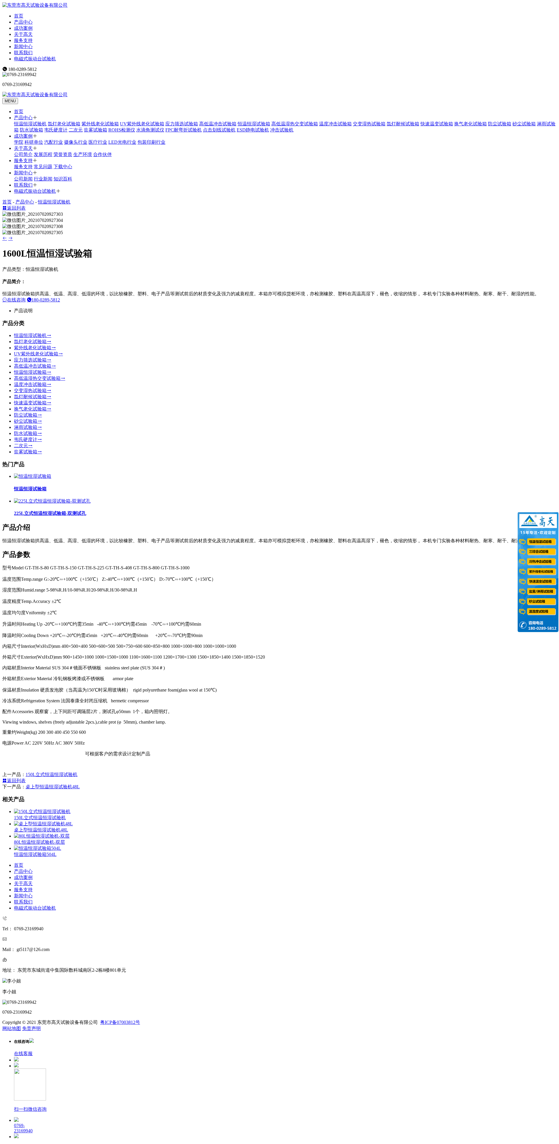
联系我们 (23, 52)
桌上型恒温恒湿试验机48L (53, 786)
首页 (18, 15)
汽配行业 (53, 142)
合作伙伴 (102, 154)
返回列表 (16, 208)
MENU (10, 101)
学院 (18, 142)
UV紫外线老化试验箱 (142, 123)
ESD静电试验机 (253, 129)
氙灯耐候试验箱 (403, 123)
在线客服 (23, 1053)
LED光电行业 (122, 142)
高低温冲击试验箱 (217, 123)
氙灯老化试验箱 (64, 123)
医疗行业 (98, 142)
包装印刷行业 (151, 142)
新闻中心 (23, 46)
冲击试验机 (281, 129)
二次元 (76, 129)
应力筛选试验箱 (181, 123)
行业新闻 (43, 178)
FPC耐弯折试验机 (183, 129)
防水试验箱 (31, 129)
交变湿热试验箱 (369, 123)
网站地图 (11, 1028)
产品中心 (23, 22)
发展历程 (43, 154)
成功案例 (23, 28)
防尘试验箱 (499, 123)
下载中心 (63, 166)
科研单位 (33, 142)
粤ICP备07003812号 (120, 1022)
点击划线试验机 (219, 129)
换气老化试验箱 (470, 123)
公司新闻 (23, 178)
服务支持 (23, 40)
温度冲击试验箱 (335, 123)
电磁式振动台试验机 (35, 58)
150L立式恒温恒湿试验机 (51, 774)
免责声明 (31, 1028)
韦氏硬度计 (56, 129)
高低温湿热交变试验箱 (294, 123)
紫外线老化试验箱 (100, 123)
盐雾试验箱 (95, 129)
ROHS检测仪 (121, 129)
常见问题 (43, 166)
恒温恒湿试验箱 (254, 123)
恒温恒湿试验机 (30, 123)
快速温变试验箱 (436, 123)
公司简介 (23, 154)
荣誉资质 (63, 154)
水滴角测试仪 (150, 129)
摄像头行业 (75, 142)
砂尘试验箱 (524, 123)
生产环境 (82, 154)
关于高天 (23, 34)
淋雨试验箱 (25, 427)
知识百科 (63, 178)
